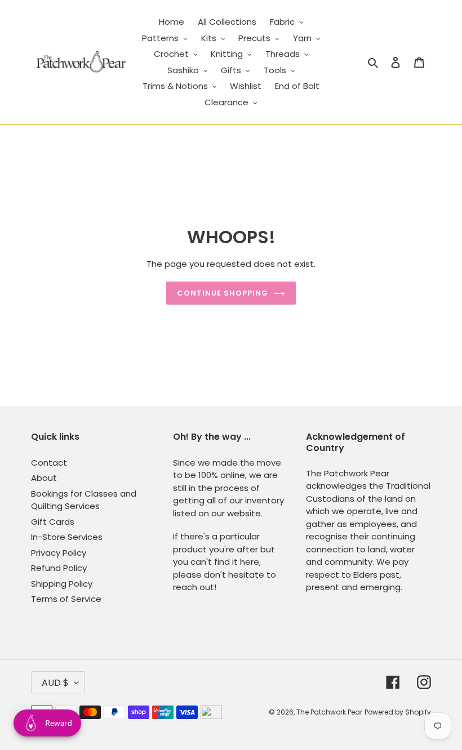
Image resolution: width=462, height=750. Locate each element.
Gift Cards (52, 522)
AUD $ (55, 682)
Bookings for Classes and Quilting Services (83, 500)
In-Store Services (67, 537)
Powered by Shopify (398, 712)
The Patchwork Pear (329, 712)
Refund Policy (59, 568)
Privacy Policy (58, 553)
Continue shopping (223, 293)
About (44, 478)
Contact (49, 462)
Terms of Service (66, 599)
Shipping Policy (61, 584)
